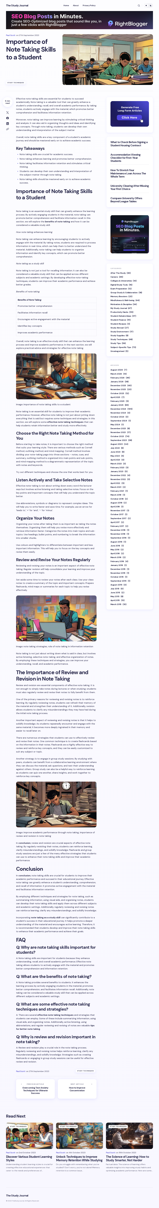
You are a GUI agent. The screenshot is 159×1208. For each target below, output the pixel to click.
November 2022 (118, 479)
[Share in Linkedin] (7, 123)
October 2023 (117, 436)
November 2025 (118, 389)
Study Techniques (15, 83)
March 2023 (116, 463)
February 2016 (117, 561)
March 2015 (115, 604)
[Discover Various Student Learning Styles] (29, 1136)
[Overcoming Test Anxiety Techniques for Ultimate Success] (35, 1089)
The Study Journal (17, 5)
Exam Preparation (118, 288)
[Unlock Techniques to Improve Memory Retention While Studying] (79, 1136)
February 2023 (117, 467)
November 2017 (117, 510)
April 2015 (115, 600)
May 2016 (114, 549)
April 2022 (115, 483)
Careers (114, 277)
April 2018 (115, 506)
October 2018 (116, 499)
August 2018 (116, 502)
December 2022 (118, 475)
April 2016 (115, 553)
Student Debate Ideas (120, 316)
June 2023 (115, 452)
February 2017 (117, 526)
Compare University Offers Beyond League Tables (126, 200)
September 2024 (118, 420)
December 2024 (118, 409)
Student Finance (118, 320)
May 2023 (115, 456)
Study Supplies (117, 335)
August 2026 (116, 370)
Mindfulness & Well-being (122, 300)
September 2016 (118, 538)
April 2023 (115, 459)
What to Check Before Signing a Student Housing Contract (129, 144)
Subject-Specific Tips (120, 347)
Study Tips (115, 343)
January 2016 (116, 565)
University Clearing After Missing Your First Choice (129, 187)
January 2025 (116, 405)
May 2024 (115, 424)
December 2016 (117, 530)
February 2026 (117, 377)
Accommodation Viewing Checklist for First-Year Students (125, 158)
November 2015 (117, 573)
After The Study (118, 273)
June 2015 (115, 592)
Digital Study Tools (119, 284)
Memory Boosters (118, 296)
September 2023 (118, 440)
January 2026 (116, 381)
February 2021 (117, 491)
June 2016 (115, 545)
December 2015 (117, 569)
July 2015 (114, 588)
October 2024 (117, 416)
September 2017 (118, 518)
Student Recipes (118, 324)
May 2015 (114, 596)
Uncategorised (117, 351)
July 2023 (115, 448)
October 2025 (117, 393)
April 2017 (115, 522)
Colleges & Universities (121, 281)
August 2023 (116, 444)
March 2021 (115, 487)
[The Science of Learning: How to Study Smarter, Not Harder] (129, 1136)
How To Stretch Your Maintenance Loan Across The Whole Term (128, 173)
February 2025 (117, 401)
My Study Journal (118, 308)
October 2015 (116, 577)
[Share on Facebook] (7, 118)
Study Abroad (117, 327)
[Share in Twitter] (7, 112)
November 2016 (117, 534)
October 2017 (116, 514)
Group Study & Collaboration (124, 292)
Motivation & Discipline (121, 304)
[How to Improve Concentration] (77, 1089)
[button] (139, 5)
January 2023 (116, 471)
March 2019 (115, 495)
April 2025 (115, 397)
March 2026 (116, 374)
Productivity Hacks (119, 312)
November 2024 (118, 413)
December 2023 (118, 428)
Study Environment (119, 331)
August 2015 (116, 584)
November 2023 (118, 432)
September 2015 (118, 581)
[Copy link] (7, 129)
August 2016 (116, 541)
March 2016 (115, 557)
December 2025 (118, 385)
